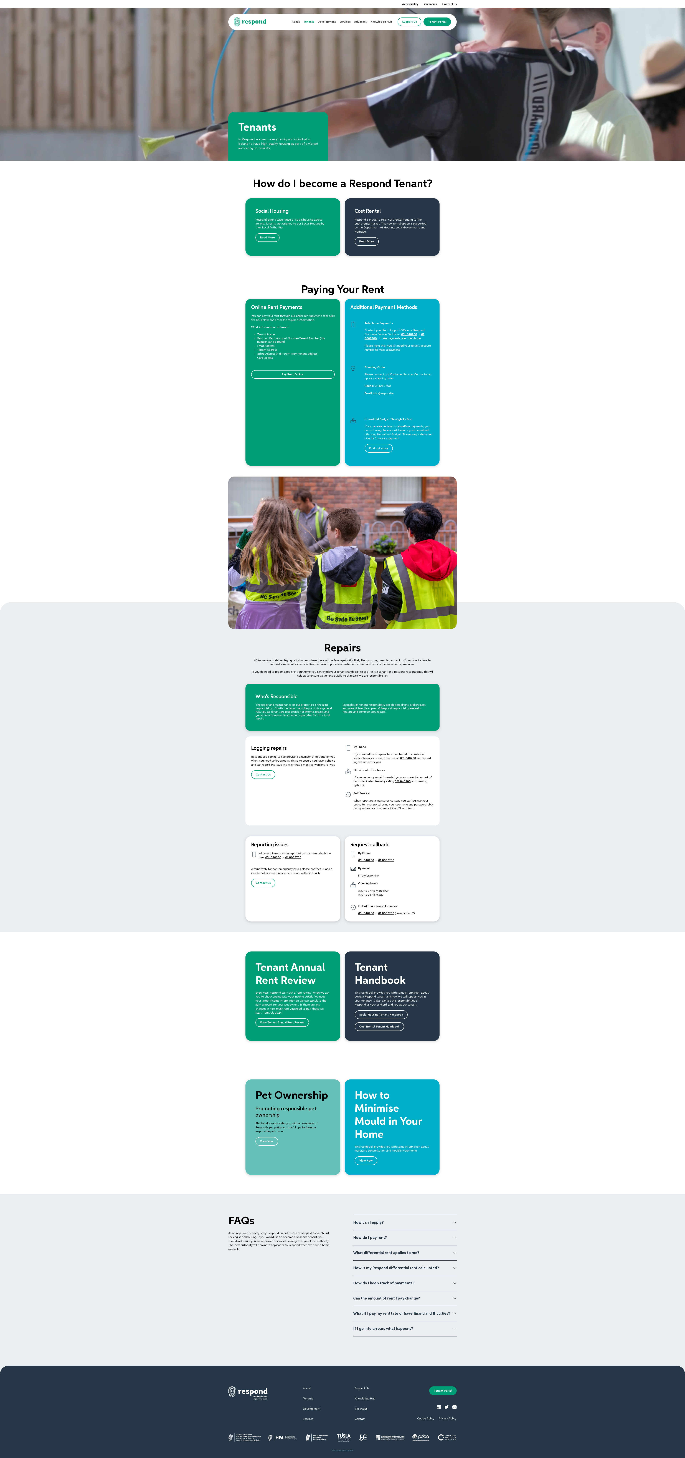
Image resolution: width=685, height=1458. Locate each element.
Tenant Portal (437, 22)
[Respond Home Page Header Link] (250, 21)
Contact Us (263, 774)
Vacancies (430, 4)
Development (311, 1408)
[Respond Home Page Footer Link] (248, 1393)
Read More (267, 237)
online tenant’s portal (367, 804)
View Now (266, 1141)
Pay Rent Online (293, 374)
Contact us (449, 4)
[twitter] (447, 1407)
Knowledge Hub (365, 1398)
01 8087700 (293, 857)
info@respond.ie (368, 875)
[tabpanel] (278, 136)
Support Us (409, 22)
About (307, 1388)
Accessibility (410, 4)
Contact (360, 1419)
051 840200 (409, 334)
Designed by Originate (342, 1451)
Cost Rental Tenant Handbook (379, 1026)
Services (308, 1419)
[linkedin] (439, 1407)
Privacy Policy (447, 1418)
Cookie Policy (425, 1418)
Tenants (308, 1398)
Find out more (378, 448)
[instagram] (454, 1407)
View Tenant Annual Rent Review (282, 1022)
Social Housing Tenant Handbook (381, 1014)
